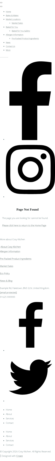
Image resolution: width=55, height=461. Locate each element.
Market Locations (13, 19)
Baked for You (12, 27)
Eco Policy (5, 273)
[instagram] (30, 196)
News (8, 42)
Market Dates (17, 23)
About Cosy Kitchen (11, 246)
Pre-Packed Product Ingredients (25, 38)
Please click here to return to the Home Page (24, 225)
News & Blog (6, 280)
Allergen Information (14, 34)
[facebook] (30, 139)
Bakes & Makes (12, 15)
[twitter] (30, 400)
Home (8, 11)
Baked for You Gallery (21, 31)
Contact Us (10, 46)
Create (19, 455)
